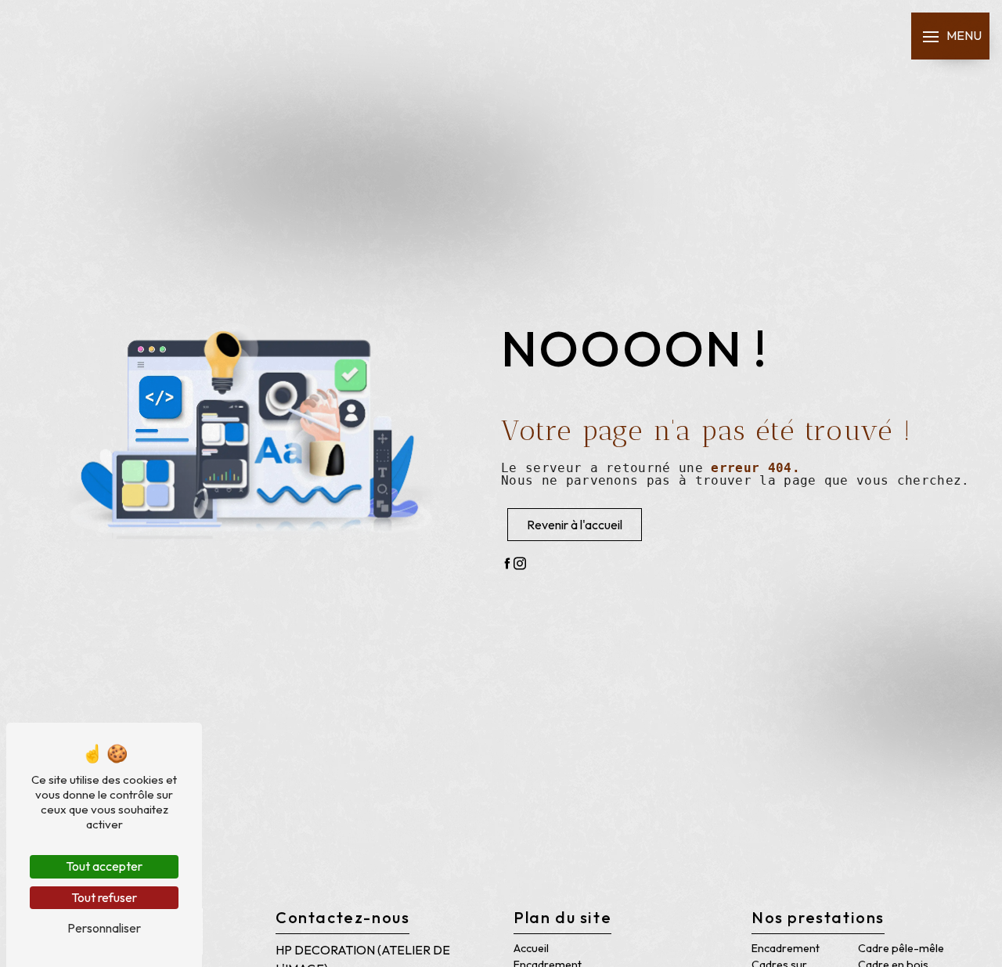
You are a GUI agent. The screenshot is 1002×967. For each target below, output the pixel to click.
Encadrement (786, 948)
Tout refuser (104, 897)
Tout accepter (104, 866)
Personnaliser (104, 928)
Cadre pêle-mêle (901, 948)
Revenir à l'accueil (574, 524)
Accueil (531, 948)
